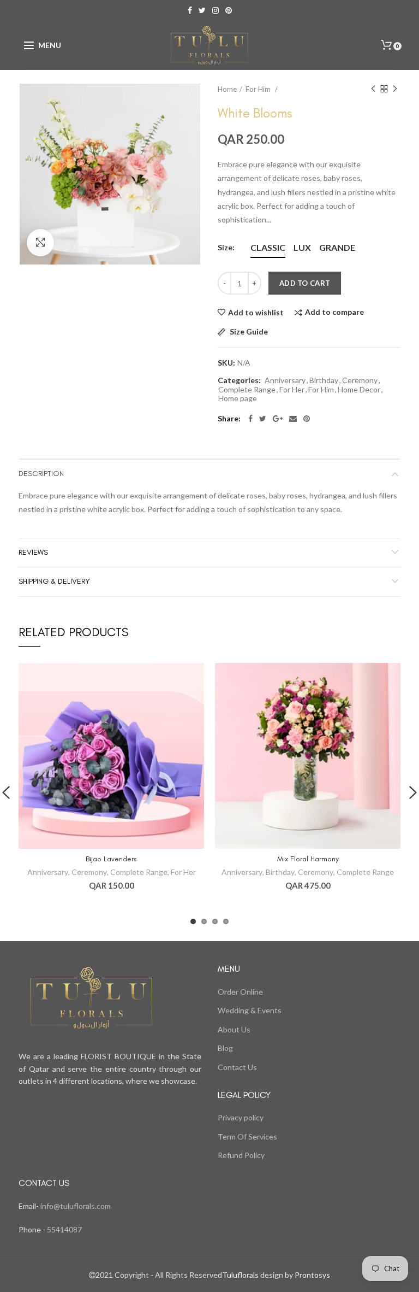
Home (227, 89)
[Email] (293, 419)
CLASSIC (267, 247)
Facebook (189, 10)
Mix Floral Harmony (308, 859)
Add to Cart (304, 283)
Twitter (202, 10)
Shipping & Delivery (54, 581)
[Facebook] (250, 419)
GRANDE (337, 247)
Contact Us (237, 1067)
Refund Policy (241, 1155)
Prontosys (311, 1274)
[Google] (278, 419)
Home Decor (359, 389)
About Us (234, 1029)
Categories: (239, 380)
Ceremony (360, 380)
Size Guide (248, 332)
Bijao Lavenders (111, 859)
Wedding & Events (250, 1010)
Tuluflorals (240, 1274)
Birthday (323, 380)
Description (41, 473)
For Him (259, 89)
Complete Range (247, 389)
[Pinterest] (306, 419)
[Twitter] (263, 419)
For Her (291, 389)
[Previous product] (373, 89)
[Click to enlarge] (40, 242)
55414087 (63, 1229)
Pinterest (228, 10)
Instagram (215, 10)
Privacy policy (241, 1117)
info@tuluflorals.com (75, 1206)
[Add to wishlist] (189, 678)
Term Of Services (247, 1136)
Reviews (33, 552)
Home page (237, 398)
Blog (225, 1048)
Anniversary (285, 380)
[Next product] (395, 89)
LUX (302, 247)
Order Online (240, 991)
